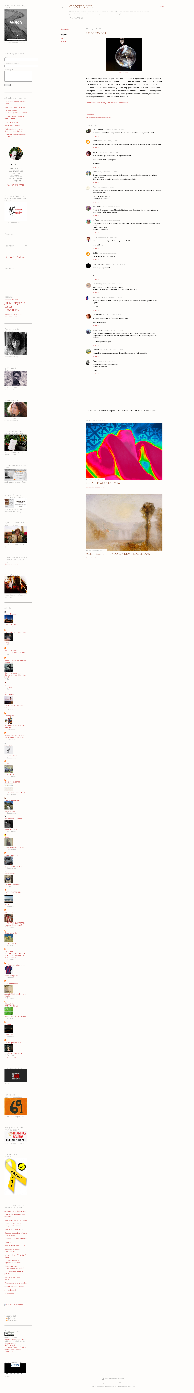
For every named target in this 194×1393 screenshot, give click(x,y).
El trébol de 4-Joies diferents (15, 1239)
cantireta (81, 6)
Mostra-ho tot (10, 1057)
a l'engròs (8, 687)
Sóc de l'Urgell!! (10, 1290)
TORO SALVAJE (99, 264)
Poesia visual (9, 715)
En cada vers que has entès (15, 632)
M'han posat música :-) (13, 126)
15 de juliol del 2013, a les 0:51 (108, 141)
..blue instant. (9, 695)
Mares (95, 172)
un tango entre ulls (124, 73)
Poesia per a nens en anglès (15, 1283)
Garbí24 (96, 253)
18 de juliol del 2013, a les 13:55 (112, 315)
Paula (95, 361)
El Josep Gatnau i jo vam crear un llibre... (14, 117)
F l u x (6, 764)
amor (62, 38)
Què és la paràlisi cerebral (14, 1287)
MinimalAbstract (10, 614)
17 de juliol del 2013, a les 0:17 (113, 297)
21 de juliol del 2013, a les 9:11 (107, 361)
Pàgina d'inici (76, 18)
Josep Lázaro (98, 330)
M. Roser (96, 220)
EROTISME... (9, 951)
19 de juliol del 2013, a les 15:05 (113, 350)
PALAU (7, 905)
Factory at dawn (10, 624)
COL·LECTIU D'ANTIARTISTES (11, 1005)
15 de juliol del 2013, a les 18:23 (111, 207)
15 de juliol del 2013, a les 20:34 (110, 220)
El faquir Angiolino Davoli (14, 848)
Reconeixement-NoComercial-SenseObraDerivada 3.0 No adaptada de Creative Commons (15, 1347)
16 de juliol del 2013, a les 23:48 (113, 284)
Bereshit (7, 837)
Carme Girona (98, 350)
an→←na (7, 685)
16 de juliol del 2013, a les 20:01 (115, 264)
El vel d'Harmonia (11, 855)
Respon (96, 136)
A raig (6, 643)
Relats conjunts (10, 933)
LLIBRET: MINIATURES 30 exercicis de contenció (14, 924)
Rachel (95, 152)
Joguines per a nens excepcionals (12, 1250)
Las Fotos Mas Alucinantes (14, 965)
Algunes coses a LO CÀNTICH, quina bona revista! (15, 112)
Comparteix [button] (65, 29)
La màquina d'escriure (13, 866)
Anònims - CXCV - (11, 829)
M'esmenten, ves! (11, 122)
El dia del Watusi (10, 756)
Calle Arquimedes (11, 984)
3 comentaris (18, 314)
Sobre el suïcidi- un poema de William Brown (118, 554)
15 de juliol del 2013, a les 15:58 (107, 172)
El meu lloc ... (9, 1035)
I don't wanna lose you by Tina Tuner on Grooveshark (107, 103)
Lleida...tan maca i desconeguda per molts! (14, 1267)
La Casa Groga (10, 943)
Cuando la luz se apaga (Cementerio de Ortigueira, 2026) (14, 675)
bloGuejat (8, 745)
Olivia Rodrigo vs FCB (12, 976)
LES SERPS (9, 774)
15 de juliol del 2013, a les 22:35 (107, 237)
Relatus (96, 141)
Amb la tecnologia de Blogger (114, 1378)
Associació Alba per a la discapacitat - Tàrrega (13, 1225)
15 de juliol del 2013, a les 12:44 (108, 152)
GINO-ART (8, 913)
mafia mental (9, 874)
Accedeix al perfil (16, 185)
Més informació (10, 317)
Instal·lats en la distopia (13, 1053)
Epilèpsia (7, 1242)
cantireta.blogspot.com (13, 1339)
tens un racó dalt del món (14, 736)
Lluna (95, 238)
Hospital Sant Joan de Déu (14, 1246)
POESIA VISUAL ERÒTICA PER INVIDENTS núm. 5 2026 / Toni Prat (14, 955)
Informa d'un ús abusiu (14, 257)
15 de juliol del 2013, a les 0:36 (114, 129)
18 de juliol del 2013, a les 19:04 (113, 330)
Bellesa (63, 41)
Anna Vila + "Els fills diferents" (15, 1220)
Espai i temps (9, 811)
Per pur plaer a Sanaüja (103, 483)
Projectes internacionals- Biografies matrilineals (14, 130)
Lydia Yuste (97, 315)
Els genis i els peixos (12, 884)
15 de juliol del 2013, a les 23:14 (108, 253)
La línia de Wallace (11, 800)
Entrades (11, 1318)
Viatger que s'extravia (12, 1043)
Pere (94, 187)
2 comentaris (99, 558)
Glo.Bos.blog (97, 284)
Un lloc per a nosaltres (13, 819)
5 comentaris (99, 487)
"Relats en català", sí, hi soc (14, 107)
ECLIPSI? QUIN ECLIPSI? (14, 793)
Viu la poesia (9, 1294)
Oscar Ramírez (98, 129)
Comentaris (12, 1320)
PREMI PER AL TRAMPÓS (15, 1016)
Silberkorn (122, 1383)
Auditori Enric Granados (13, 1229)
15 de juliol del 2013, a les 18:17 (106, 187)
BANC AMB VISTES (12, 782)
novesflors (97, 207)
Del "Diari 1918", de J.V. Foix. (15, 738)
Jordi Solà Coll (98, 297)
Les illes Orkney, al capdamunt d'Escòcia (12, 1262)
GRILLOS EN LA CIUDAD (14, 653)
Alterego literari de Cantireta (15, 1211)
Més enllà (8, 1024)
